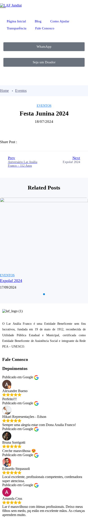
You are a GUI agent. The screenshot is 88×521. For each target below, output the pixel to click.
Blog (38, 21)
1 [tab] (44, 294)
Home (4, 90)
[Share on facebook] (23, 142)
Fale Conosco (44, 28)
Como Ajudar (60, 21)
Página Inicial (16, 21)
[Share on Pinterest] (54, 142)
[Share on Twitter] (33, 142)
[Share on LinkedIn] (44, 142)
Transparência (16, 28)
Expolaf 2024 (11, 280)
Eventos (21, 90)
